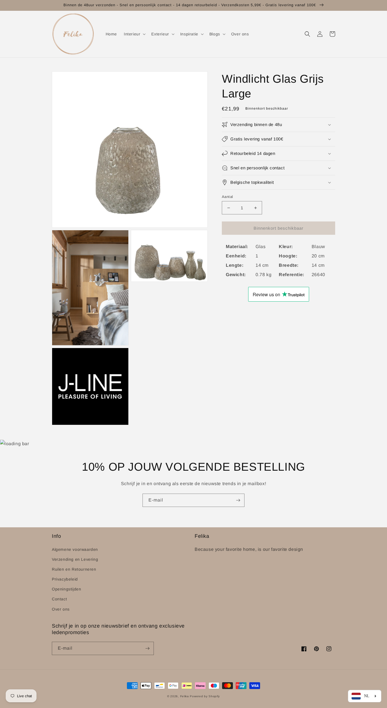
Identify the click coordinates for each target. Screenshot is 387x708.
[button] (134, 34)
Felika (184, 696)
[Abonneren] (238, 500)
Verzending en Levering (75, 559)
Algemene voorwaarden (75, 549)
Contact (59, 599)
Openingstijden (66, 589)
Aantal (227, 197)
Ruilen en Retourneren (74, 569)
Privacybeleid (65, 579)
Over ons (61, 609)
